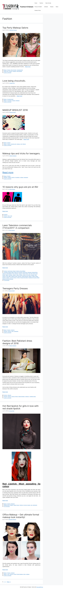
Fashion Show (25, 273)
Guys (9, 215)
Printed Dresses (25, 276)
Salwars (8, 277)
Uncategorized (20, 69)
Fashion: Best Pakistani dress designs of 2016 (17, 342)
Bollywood (25, 272)
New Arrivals (48, 3)
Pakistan (17, 100)
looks (24, 574)
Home (36, 3)
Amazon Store (38, 10)
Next (9, 581)
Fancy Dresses (15, 273)
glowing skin (13, 144)
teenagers (26, 177)
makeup (14, 71)
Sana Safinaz (22, 271)
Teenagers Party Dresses (15, 288)
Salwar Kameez (21, 396)
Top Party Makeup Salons (15, 27)
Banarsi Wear (11, 272)
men (11, 215)
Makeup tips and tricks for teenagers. (21, 153)
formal (14, 574)
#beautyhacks (7, 505)
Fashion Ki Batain (26, 7)
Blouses (21, 272)
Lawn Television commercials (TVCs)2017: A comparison (17, 226)
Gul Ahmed (10, 271)
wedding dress (33, 396)
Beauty (51, 6)
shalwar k (27, 396)
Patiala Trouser (14, 276)
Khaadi (14, 271)
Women (24, 144)
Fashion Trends (15, 396)
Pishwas (19, 276)
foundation (17, 177)
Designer (29, 272)
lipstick (28, 505)
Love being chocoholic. (14, 80)
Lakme (24, 275)
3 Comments (6, 280)
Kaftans (20, 275)
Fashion (41, 3)
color (8, 574)
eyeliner (9, 177)
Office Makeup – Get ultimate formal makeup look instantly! (20, 515)
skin (21, 144)
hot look (25, 505)
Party (13, 331)
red (31, 505)
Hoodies (10, 275)
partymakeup (19, 71)
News (57, 6)
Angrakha (6, 272)
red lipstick (35, 505)
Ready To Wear (32, 276)
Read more (28, 66)
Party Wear (8, 276)
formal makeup (20, 574)
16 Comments (7, 506)
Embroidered (9, 273)
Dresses (4, 273)
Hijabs (6, 275)
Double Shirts (34, 272)
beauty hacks (16, 505)
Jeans (17, 275)
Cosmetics (9, 100)
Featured (13, 503)
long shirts (28, 275)
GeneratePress (39, 587)
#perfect (5, 177)
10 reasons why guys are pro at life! (20, 187)
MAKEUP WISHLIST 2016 (15, 110)
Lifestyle (46, 6)
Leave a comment (7, 72)
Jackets (14, 275)
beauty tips (6, 71)
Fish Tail (30, 273)
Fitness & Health (38, 6)
